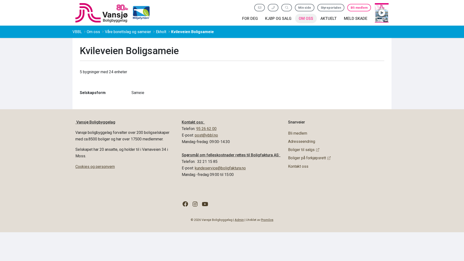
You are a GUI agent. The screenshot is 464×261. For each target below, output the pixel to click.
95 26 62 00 (206, 128)
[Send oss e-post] (259, 7)
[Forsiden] (101, 13)
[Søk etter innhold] (286, 7)
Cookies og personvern (95, 166)
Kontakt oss (298, 166)
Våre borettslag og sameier (128, 31)
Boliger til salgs (301, 149)
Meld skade (355, 18)
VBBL (77, 31)
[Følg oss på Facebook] (185, 204)
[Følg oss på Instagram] (195, 204)
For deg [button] (250, 18)
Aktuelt (328, 18)
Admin (239, 220)
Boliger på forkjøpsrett (307, 158)
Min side (304, 7)
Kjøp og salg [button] (278, 18)
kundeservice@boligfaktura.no (220, 168)
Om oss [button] (306, 18)
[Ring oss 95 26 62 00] (273, 7)
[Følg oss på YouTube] (205, 204)
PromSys (267, 220)
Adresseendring (301, 141)
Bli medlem (359, 7)
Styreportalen (331, 7)
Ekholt (161, 31)
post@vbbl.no (206, 135)
